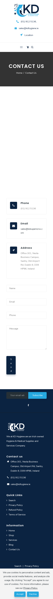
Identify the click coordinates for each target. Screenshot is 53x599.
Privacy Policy (16, 505)
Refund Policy (15, 509)
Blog (11, 544)
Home (19, 73)
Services (13, 540)
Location (28, 35)
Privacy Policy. (30, 588)
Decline (33, 594)
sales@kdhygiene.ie (28, 28)
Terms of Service (17, 514)
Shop (11, 535)
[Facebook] (29, 405)
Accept (19, 594)
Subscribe (38, 395)
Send (11, 365)
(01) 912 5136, (28, 21)
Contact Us (14, 549)
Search (12, 500)
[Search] (32, 47)
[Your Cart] (28, 47)
